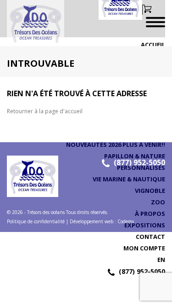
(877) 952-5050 (142, 271)
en (161, 259)
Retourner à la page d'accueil (45, 111)
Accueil (153, 45)
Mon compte (144, 248)
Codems (125, 221)
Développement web (91, 221)
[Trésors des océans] (32, 23)
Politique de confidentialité (36, 221)
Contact (150, 236)
